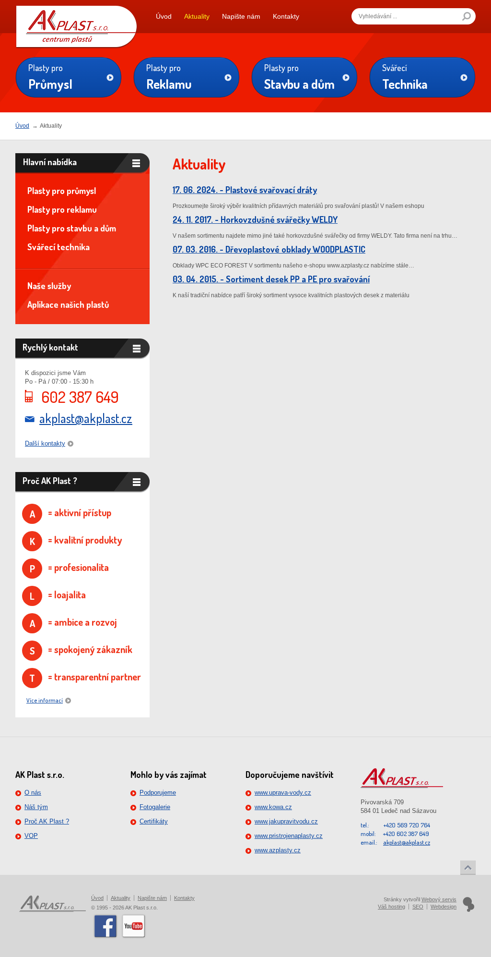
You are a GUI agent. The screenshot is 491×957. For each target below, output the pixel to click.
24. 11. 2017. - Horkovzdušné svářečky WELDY (255, 219)
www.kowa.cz (273, 807)
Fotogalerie (155, 807)
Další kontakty (45, 443)
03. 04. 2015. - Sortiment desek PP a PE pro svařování (271, 279)
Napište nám (241, 16)
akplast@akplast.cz (85, 418)
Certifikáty (154, 821)
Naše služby (49, 285)
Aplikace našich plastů (68, 304)
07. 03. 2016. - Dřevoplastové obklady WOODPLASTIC (269, 249)
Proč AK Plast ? (46, 821)
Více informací (44, 700)
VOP (31, 835)
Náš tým (36, 807)
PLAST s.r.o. (76, 21)
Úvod (164, 16)
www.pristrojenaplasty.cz (289, 835)
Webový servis (438, 899)
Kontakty (286, 16)
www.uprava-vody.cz (283, 792)
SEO (417, 906)
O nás (32, 792)
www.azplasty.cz (278, 850)
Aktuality (197, 16)
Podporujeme (158, 792)
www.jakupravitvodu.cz (286, 821)
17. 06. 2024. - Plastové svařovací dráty (245, 189)
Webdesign (443, 906)
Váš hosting (391, 906)
